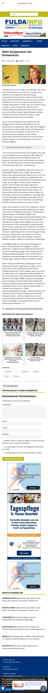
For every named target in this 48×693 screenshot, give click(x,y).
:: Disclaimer (6, 667)
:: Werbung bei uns (8, 660)
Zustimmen (7, 689)
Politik (4, 41)
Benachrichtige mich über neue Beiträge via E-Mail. (23, 453)
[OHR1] (24, 35)
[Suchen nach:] (24, 14)
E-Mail (4, 428)
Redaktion (21, 61)
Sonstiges (25, 46)
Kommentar (6, 404)
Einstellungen (12, 683)
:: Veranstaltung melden (10, 669)
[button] (24, 309)
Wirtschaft (15, 41)
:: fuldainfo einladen (9, 674)
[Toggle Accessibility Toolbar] (43, 688)
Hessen (39, 41)
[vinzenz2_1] (24, 558)
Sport (15, 46)
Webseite (5, 434)
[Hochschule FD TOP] (24, 7)
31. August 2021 (9, 61)
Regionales (27, 41)
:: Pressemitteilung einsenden (12, 676)
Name (4, 421)
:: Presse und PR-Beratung (11, 662)
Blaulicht (5, 46)
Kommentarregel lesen (10, 386)
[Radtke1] (24, 489)
